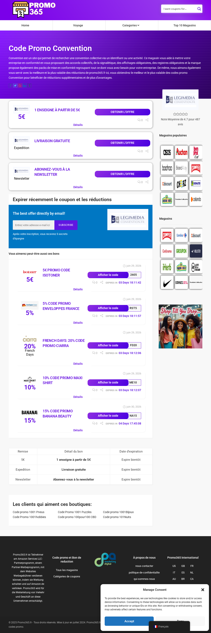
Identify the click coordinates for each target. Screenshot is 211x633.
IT (174, 572)
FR (191, 565)
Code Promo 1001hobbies (29, 517)
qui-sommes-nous (144, 578)
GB (183, 565)
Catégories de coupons (66, 576)
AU (174, 578)
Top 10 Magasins (184, 25)
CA (191, 578)
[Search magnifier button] (199, 8)
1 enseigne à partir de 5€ (57, 110)
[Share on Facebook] (11, 85)
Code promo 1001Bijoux (118, 512)
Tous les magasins (67, 570)
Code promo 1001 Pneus (28, 512)
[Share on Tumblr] (29, 85)
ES (183, 572)
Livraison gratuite (52, 141)
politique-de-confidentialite (144, 572)
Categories (129, 25)
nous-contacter (144, 565)
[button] (203, 590)
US (174, 565)
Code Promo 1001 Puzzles (74, 512)
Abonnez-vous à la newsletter (73, 479)
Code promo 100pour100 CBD (77, 517)
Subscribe (66, 224)
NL (191, 572)
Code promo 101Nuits (117, 517)
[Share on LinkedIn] (25, 85)
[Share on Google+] (20, 85)
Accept (129, 621)
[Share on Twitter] (15, 85)
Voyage (78, 25)
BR (183, 578)
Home (25, 25)
